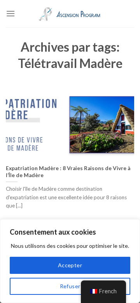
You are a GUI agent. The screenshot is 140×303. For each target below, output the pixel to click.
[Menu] (10, 13)
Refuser (70, 286)
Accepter (70, 265)
